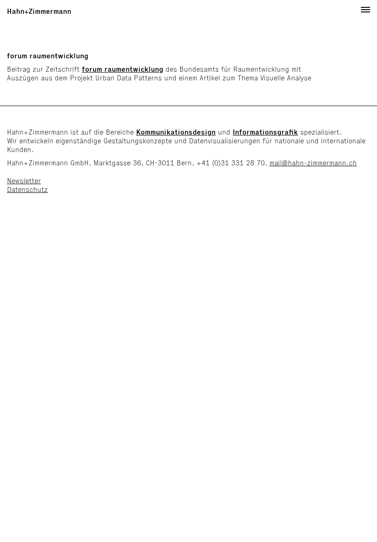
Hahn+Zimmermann (39, 11)
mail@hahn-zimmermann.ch (313, 163)
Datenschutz (27, 189)
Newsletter (24, 181)
